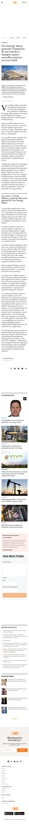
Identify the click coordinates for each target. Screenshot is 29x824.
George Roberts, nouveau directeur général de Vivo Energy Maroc (14, 199)
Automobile (3, 778)
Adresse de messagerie (10, 587)
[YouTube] (14, 761)
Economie (18, 37)
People (2, 780)
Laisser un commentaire (14, 595)
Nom (4, 580)
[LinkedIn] (17, 761)
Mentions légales (4, 803)
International (4, 773)
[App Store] (9, 813)
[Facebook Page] (8, 761)
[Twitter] (11, 761)
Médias (3, 777)
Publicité (3, 790)
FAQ (2, 796)
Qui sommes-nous (5, 788)
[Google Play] (19, 813)
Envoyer (22, 750)
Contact (3, 798)
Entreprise (4, 42)
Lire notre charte (7, 550)
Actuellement (4, 37)
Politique (11, 37)
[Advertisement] (14, 20)
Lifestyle (3, 782)
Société (24, 37)
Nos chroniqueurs (5, 784)
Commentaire (7, 562)
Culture (2, 775)
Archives (3, 792)
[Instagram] (20, 761)
